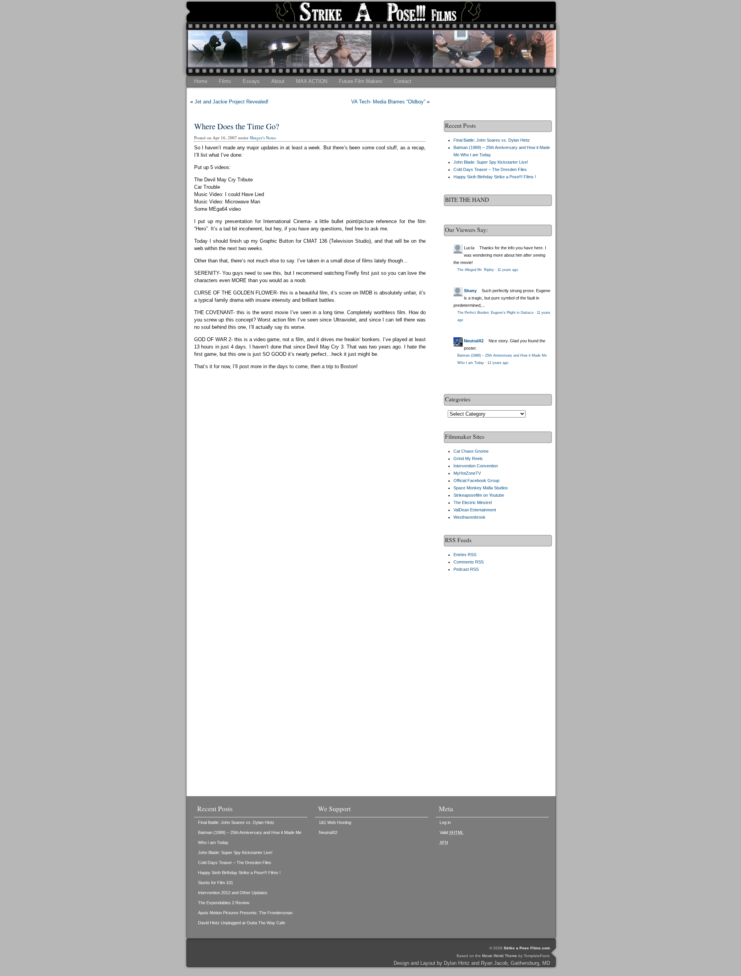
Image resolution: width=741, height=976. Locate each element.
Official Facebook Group (476, 480)
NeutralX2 (474, 340)
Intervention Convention (475, 465)
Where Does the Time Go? (236, 126)
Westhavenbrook (469, 517)
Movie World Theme (499, 956)
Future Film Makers (360, 81)
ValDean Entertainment (474, 509)
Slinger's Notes (263, 137)
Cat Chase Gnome (471, 451)
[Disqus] (310, 487)
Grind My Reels (468, 458)
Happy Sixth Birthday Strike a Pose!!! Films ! (494, 176)
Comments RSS (468, 562)
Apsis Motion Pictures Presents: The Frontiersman (245, 912)
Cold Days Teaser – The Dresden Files (490, 169)
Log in (445, 822)
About (277, 81)
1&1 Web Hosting (335, 822)
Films (225, 81)
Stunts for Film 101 (215, 882)
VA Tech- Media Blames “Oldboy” (388, 102)
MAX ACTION (311, 81)
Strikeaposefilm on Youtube (478, 495)
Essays (251, 81)
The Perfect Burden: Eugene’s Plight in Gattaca (495, 313)
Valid (452, 832)
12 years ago (497, 363)
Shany (470, 290)
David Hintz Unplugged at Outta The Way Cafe (241, 922)
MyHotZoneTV (467, 473)
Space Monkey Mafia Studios (480, 487)
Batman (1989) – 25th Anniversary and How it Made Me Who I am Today (249, 837)
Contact (402, 81)
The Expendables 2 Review (223, 902)
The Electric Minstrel (472, 502)
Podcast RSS (466, 569)
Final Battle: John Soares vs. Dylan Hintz (491, 140)
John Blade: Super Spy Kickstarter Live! (490, 162)
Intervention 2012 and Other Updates (232, 892)
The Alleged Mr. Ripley (475, 270)
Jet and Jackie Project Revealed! (232, 102)
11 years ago (507, 270)
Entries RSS (464, 554)
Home (200, 81)
